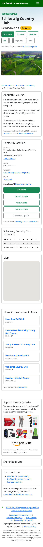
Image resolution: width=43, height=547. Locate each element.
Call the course (21, 209)
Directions (7, 34)
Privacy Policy (30, 526)
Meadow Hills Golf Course (17, 378)
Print (30, 40)
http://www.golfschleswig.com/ (16, 172)
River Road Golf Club (14, 319)
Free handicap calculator (18, 476)
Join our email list (14, 482)
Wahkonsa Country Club (16, 367)
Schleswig (31, 85)
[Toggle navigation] (38, 3)
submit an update (30, 46)
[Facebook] (11, 40)
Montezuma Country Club (17, 355)
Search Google (21, 196)
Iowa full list (28, 133)
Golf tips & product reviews (18, 479)
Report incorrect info (23, 184)
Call (4, 40)
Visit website (21, 202)
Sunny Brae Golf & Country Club (20, 344)
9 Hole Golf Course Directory (15, 3)
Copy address (9, 158)
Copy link (19, 40)
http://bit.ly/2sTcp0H (14, 518)
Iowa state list (22, 387)
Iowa (22, 85)
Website (32, 34)
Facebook (8, 179)
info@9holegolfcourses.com (20, 515)
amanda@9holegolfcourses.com (17, 494)
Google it (20, 34)
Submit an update (21, 215)
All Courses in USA (9, 85)
